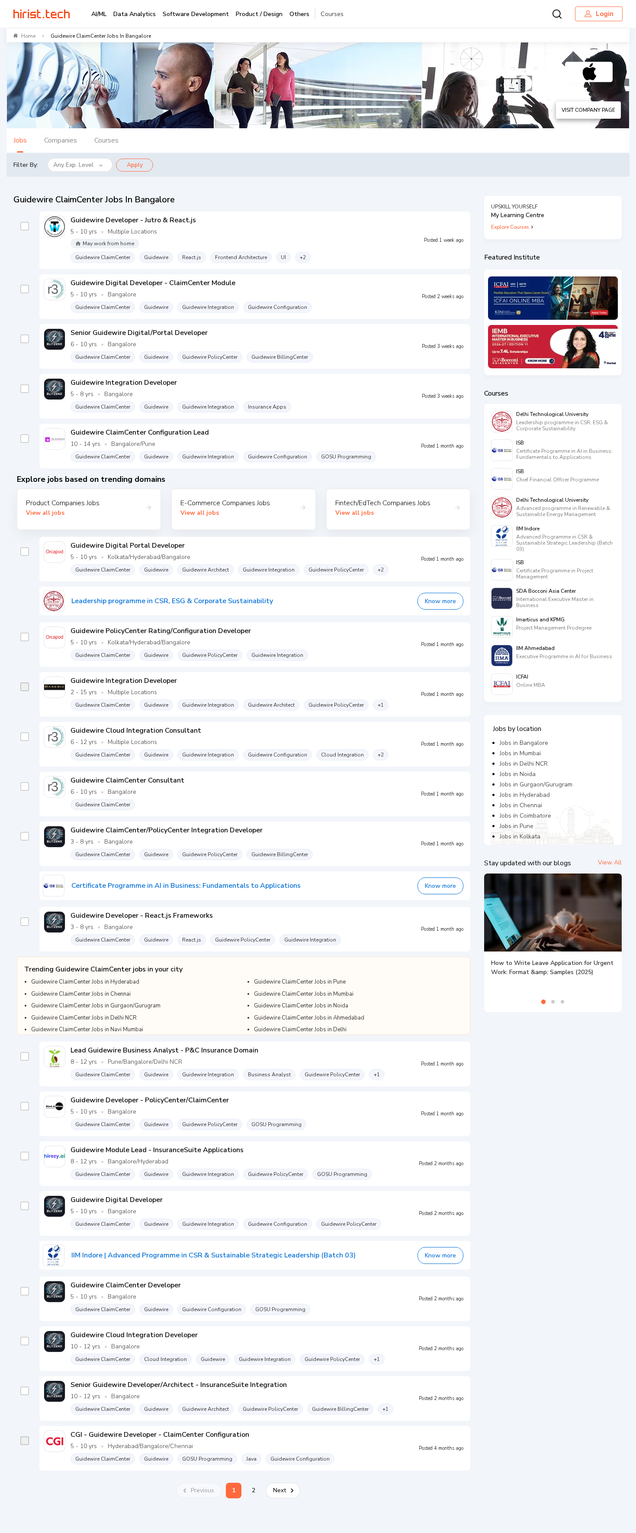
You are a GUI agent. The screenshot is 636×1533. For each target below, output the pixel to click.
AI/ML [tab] (98, 14)
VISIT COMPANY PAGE (588, 110)
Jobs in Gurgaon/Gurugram (536, 784)
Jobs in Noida (518, 774)
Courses (332, 14)
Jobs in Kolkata (520, 836)
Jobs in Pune (516, 826)
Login (605, 14)
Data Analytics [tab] (134, 14)
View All (610, 862)
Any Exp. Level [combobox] (73, 165)
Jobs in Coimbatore (525, 816)
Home (28, 35)
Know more (440, 601)
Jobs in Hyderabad (525, 795)
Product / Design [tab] (259, 14)
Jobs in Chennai (521, 805)
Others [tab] (299, 14)
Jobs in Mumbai (520, 753)
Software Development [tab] (196, 14)
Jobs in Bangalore (524, 743)
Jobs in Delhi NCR (524, 764)
